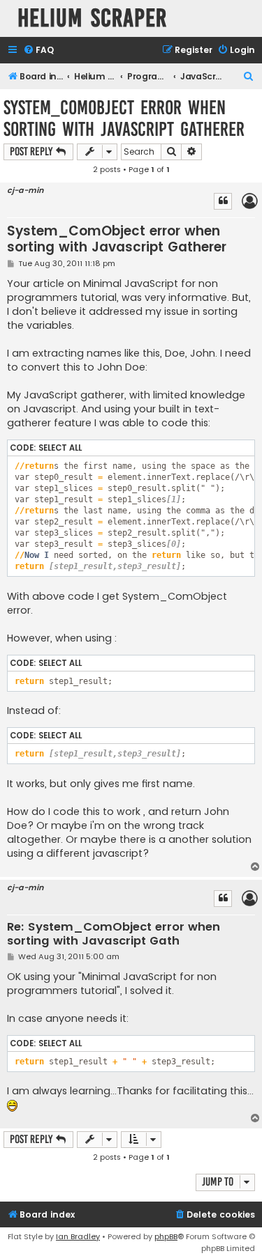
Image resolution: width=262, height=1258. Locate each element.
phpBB (165, 1236)
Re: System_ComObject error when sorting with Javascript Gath (113, 934)
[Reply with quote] (223, 201)
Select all (60, 447)
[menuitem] (38, 50)
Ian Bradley (78, 1236)
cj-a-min (25, 190)
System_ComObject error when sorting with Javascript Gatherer (124, 118)
